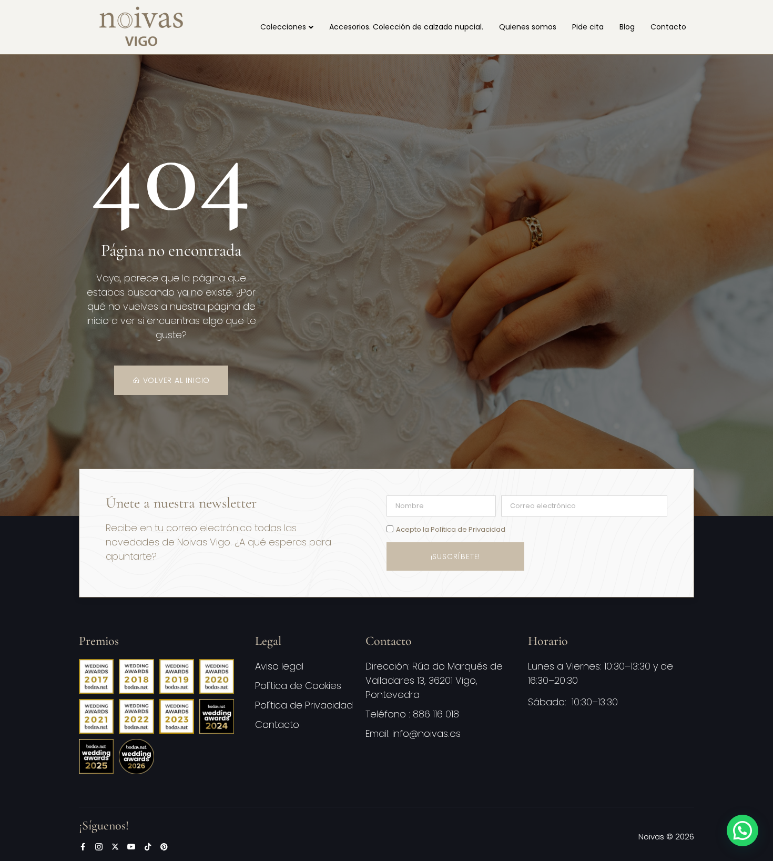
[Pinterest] (164, 846)
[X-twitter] (115, 846)
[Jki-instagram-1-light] (99, 846)
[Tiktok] (147, 846)
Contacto (668, 27)
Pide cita (588, 27)
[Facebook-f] (82, 846)
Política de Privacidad (468, 530)
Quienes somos (527, 27)
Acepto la (450, 530)
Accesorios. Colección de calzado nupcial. (406, 27)
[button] (742, 830)
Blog (627, 27)
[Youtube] (131, 846)
